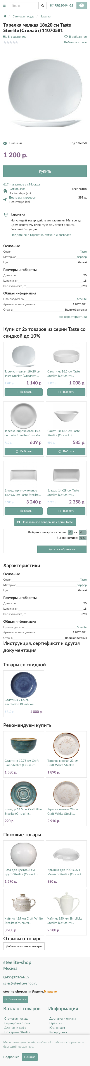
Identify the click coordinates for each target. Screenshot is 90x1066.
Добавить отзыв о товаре (24, 946)
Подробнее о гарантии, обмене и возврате (41, 234)
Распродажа (58, 1032)
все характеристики (73, 316)
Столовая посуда (16, 1018)
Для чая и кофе (15, 1027)
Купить (45, 171)
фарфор (82, 257)
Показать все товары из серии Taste (47, 522)
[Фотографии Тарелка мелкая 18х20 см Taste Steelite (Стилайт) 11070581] (45, 93)
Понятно (29, 1057)
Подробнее (11, 1057)
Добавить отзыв (75, 42)
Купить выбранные (61, 549)
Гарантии (55, 1023)
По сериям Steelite (17, 1032)
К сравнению (17, 36)
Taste (83, 251)
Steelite (82, 299)
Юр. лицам (57, 1027)
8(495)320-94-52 (61, 5)
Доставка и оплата (62, 1018)
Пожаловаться (18, 999)
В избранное (78, 36)
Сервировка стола (17, 1023)
